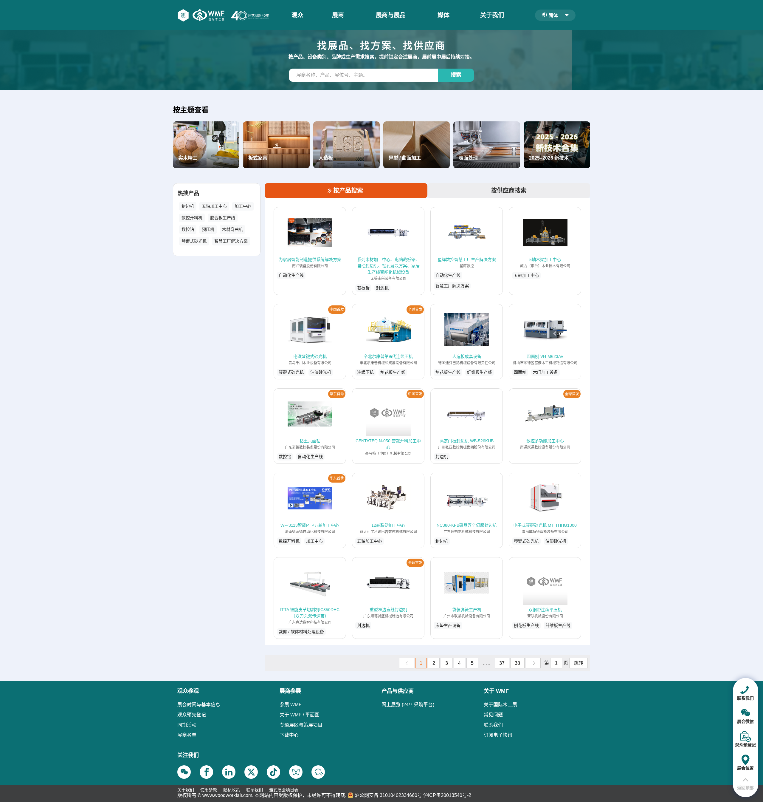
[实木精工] (206, 144)
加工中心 (243, 206)
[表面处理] (486, 144)
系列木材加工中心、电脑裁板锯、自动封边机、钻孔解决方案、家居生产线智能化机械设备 (388, 265)
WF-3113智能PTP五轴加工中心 (309, 525)
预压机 (208, 229)
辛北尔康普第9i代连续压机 (388, 356)
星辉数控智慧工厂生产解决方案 (467, 259)
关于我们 (492, 15)
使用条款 (208, 790)
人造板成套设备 (466, 356)
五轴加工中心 (214, 206)
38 (517, 663)
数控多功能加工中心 (545, 440)
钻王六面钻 (310, 440)
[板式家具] (276, 144)
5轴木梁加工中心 (545, 259)
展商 (338, 15)
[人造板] (346, 144)
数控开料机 (192, 217)
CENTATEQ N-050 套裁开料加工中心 (388, 443)
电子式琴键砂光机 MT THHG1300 (545, 525)
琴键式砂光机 (194, 241)
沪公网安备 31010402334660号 (388, 795)
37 (502, 663)
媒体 (443, 15)
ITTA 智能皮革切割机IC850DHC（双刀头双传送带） (309, 612)
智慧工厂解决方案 (231, 241)
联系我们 (254, 790)
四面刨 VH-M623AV (545, 356)
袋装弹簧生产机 (466, 609)
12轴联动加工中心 (388, 525)
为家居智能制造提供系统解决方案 (310, 259)
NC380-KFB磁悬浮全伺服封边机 (467, 525)
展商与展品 (391, 15)
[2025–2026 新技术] (557, 144)
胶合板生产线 (222, 217)
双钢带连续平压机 (545, 609)
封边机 (188, 206)
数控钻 (188, 229)
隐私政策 (231, 790)
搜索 (456, 75)
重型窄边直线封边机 (388, 609)
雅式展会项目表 (283, 790)
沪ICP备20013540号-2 (447, 795)
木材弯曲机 (232, 229)
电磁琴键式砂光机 (310, 356)
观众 (297, 15)
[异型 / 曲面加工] (416, 144)
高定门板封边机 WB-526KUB (467, 440)
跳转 (578, 663)
